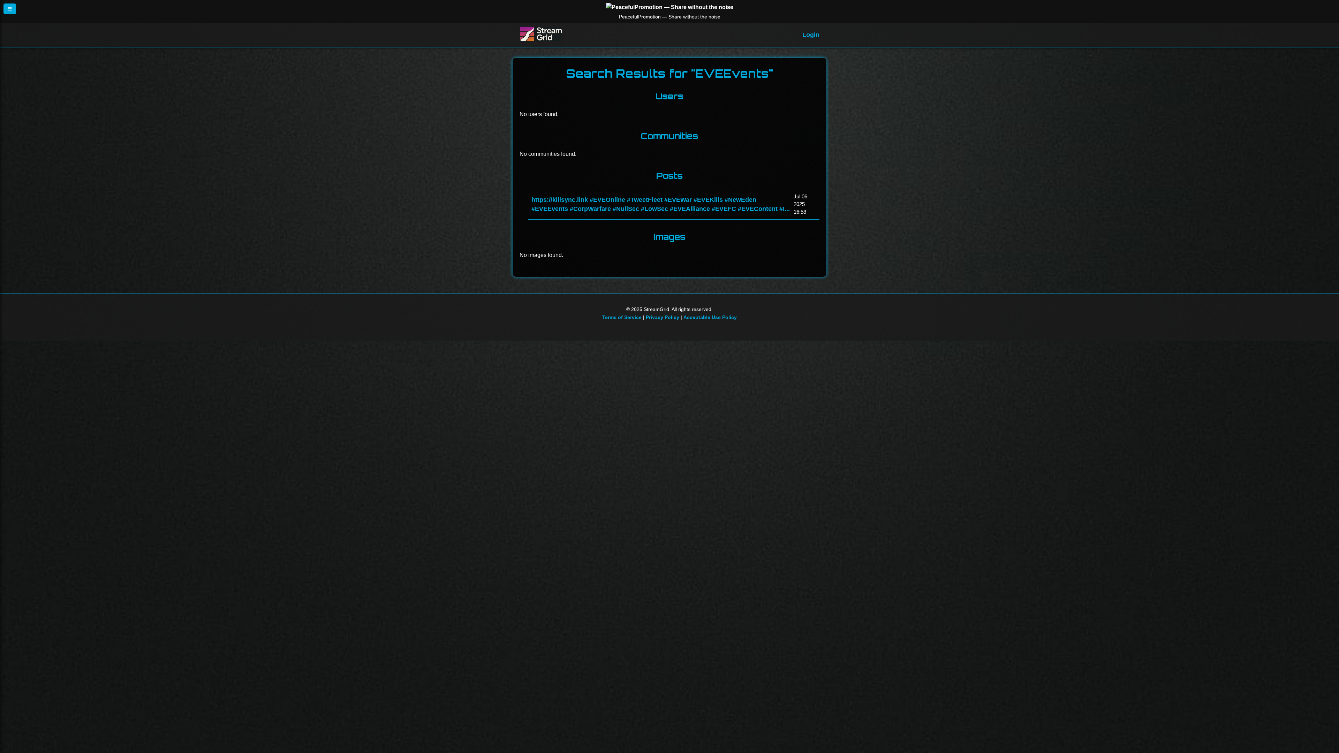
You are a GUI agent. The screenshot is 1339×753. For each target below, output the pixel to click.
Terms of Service (622, 317)
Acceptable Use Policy (710, 317)
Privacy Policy (662, 317)
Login (810, 34)
